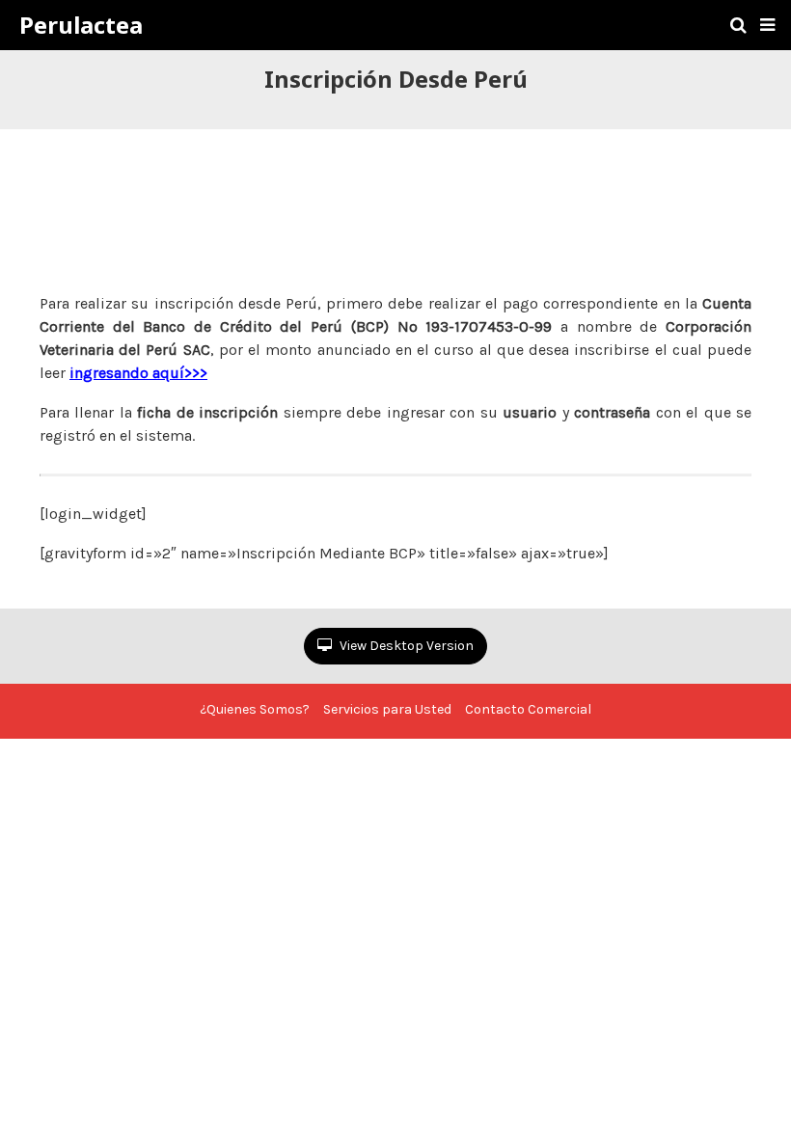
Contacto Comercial (528, 709)
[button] (767, 25)
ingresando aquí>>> (138, 373)
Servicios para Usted (387, 709)
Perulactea (81, 25)
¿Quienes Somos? (255, 709)
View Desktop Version (405, 645)
